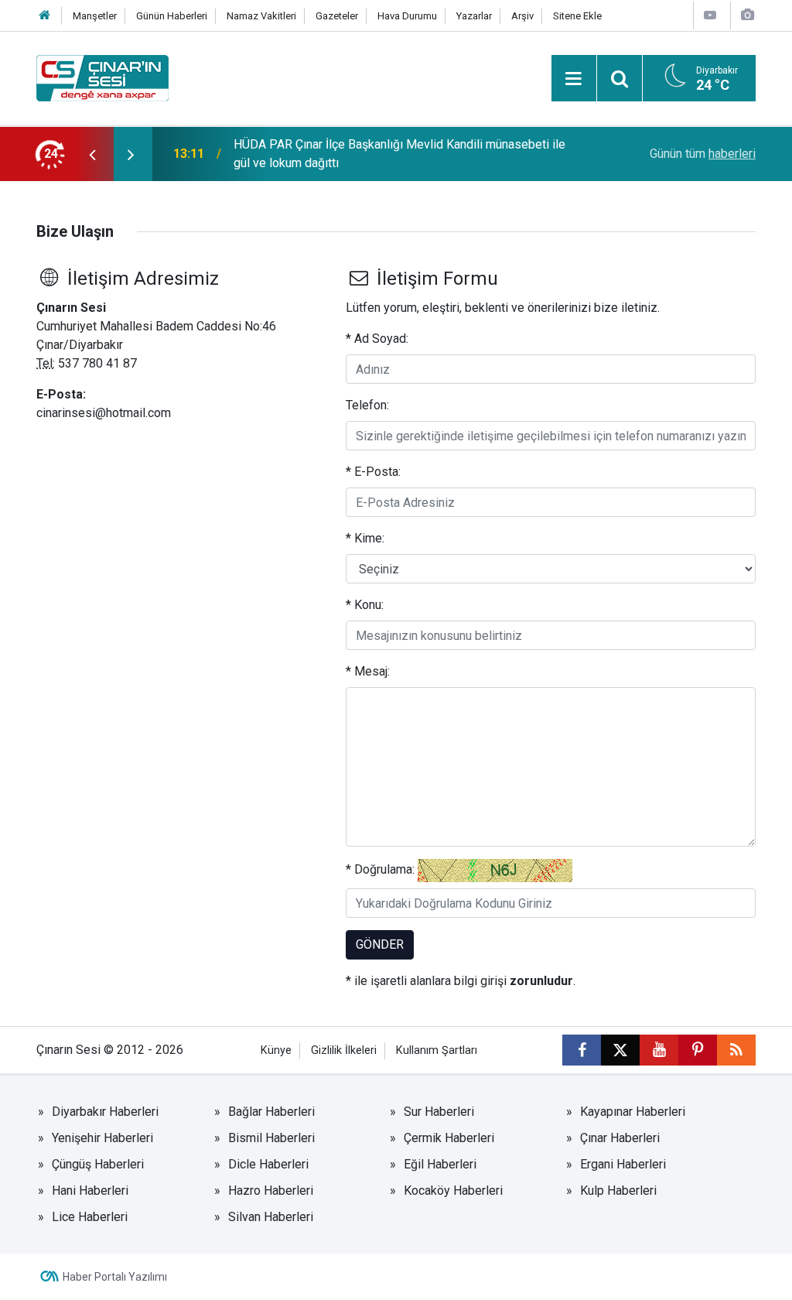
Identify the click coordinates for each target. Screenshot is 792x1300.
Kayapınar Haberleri (632, 1111)
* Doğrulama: (380, 869)
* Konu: (365, 604)
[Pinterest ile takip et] (697, 1050)
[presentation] (92, 154)
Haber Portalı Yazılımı (115, 1277)
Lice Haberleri (90, 1216)
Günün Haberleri (171, 16)
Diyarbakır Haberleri (105, 1111)
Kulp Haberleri (618, 1190)
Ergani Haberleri (623, 1164)
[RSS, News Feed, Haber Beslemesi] (736, 1050)
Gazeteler (337, 16)
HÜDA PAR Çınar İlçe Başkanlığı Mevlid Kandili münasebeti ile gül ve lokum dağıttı (399, 153)
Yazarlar (474, 16)
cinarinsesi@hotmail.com (103, 412)
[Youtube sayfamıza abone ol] (659, 1050)
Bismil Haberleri (271, 1138)
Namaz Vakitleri (261, 16)
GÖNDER (380, 944)
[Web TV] (710, 15)
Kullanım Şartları (436, 1050)
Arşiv (522, 16)
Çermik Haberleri (449, 1138)
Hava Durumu (407, 16)
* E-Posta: (373, 471)
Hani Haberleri (90, 1190)
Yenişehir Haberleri (102, 1138)
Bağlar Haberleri (271, 1111)
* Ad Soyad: (377, 338)
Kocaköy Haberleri (453, 1190)
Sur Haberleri (439, 1111)
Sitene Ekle (577, 16)
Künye (276, 1050)
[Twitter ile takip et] (620, 1050)
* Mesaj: (368, 671)
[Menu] (574, 79)
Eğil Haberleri (440, 1164)
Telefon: (367, 405)
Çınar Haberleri (620, 1138)
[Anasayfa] (44, 16)
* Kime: (365, 538)
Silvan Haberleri (270, 1216)
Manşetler (95, 16)
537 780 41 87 (97, 363)
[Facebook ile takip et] (581, 1050)
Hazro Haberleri (270, 1190)
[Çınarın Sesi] (102, 77)
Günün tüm (703, 153)
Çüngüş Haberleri (98, 1164)
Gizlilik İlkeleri (344, 1050)
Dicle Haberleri (268, 1164)
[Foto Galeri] (747, 15)
